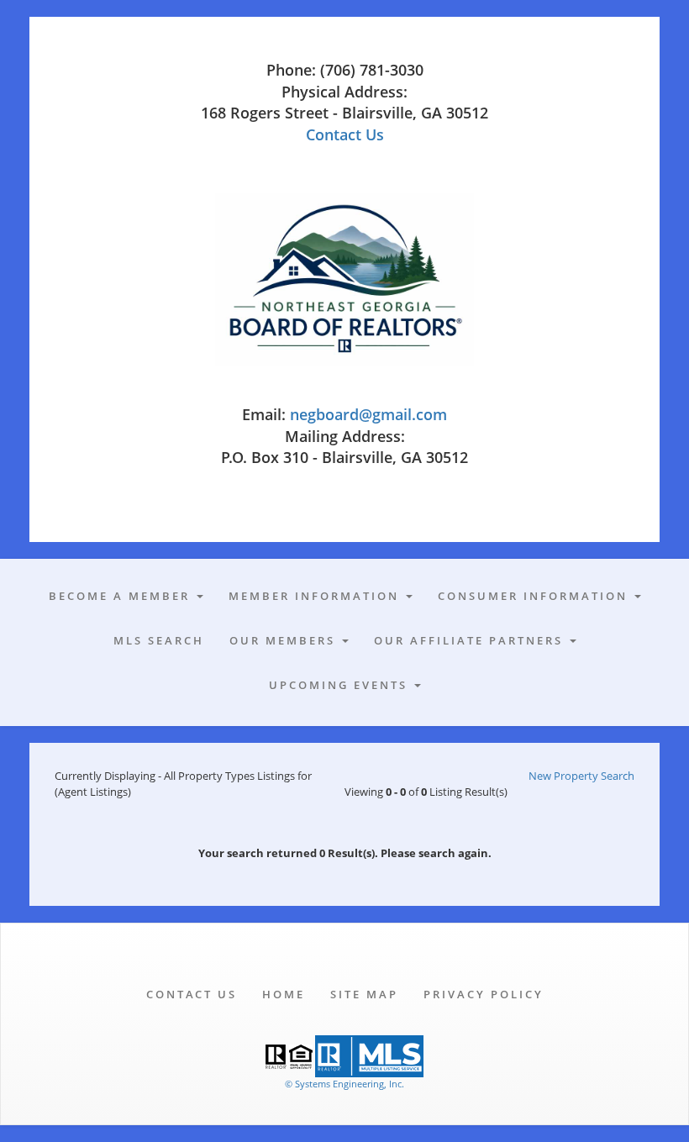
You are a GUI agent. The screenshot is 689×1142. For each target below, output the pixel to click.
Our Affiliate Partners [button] (471, 640)
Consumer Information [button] (535, 595)
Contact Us (345, 134)
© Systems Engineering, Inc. (344, 1083)
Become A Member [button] (122, 595)
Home (283, 994)
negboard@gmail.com (368, 414)
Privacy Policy (483, 994)
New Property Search (581, 775)
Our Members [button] (284, 640)
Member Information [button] (316, 595)
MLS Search (158, 640)
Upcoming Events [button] (341, 684)
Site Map (364, 994)
